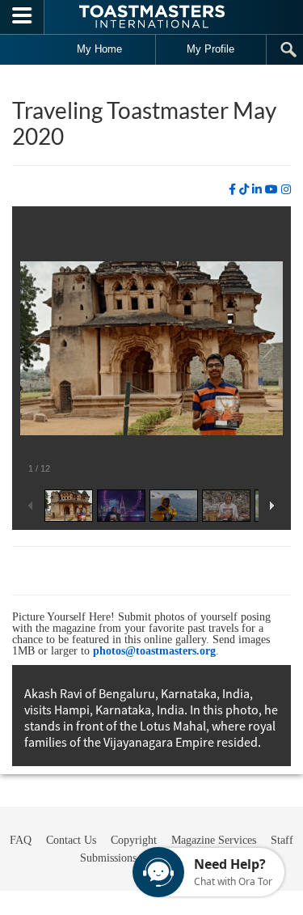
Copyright (134, 840)
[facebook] (232, 189)
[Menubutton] (22, 17)
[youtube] (271, 189)
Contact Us (71, 840)
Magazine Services (213, 840)
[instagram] (286, 189)
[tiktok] (244, 189)
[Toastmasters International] (151, 16)
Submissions (108, 858)
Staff (282, 840)
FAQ (21, 840)
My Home (99, 49)
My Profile (210, 49)
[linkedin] (257, 189)
